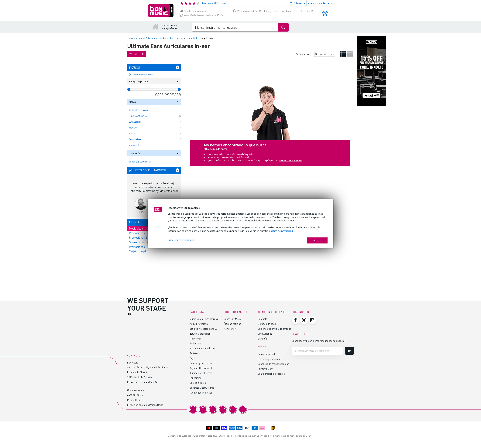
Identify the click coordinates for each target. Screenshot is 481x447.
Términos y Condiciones (270, 358)
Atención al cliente (272, 312)
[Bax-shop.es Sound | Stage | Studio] (161, 10)
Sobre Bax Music (233, 318)
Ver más (133, 145)
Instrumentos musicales (203, 348)
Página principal (266, 354)
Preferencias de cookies (181, 239)
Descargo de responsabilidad (273, 363)
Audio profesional (199, 323)
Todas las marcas (138, 109)
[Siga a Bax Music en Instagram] (312, 320)
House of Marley (138, 115)
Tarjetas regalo (138, 251)
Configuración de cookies (271, 373)
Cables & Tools (198, 382)
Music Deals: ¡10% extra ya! (204, 318)
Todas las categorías (140, 161)
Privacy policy (265, 368)
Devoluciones (265, 333)
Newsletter (229, 328)
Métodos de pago (267, 323)
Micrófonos (196, 338)
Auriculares (196, 343)
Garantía (262, 338)
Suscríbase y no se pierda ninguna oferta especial (318, 340)
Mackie (133, 127)
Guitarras (195, 353)
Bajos (193, 358)
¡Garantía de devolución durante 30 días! (204, 15)
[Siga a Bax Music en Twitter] (304, 320)
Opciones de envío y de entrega (274, 328)
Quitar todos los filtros (142, 74)
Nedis (132, 133)
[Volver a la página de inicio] (155, 26)
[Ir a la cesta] (324, 11)
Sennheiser (135, 139)
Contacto (262, 318)
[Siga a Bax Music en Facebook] (295, 320)
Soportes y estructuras (202, 387)
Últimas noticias (232, 323)
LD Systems (135, 121)
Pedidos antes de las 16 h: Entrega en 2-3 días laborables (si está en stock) (275, 11)
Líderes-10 (138, 54)
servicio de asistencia (290, 160)
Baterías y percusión (201, 363)
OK (319, 240)
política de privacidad (281, 230)
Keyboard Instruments (201, 368)
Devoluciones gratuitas (195, 11)
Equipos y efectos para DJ (203, 328)
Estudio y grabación (200, 333)
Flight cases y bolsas (201, 392)
